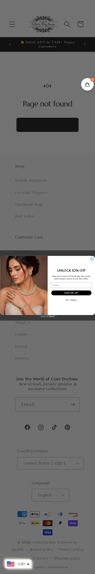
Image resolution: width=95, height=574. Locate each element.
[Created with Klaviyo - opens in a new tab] (47, 316)
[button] (87, 84)
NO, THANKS (71, 300)
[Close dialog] (92, 259)
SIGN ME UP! (71, 293)
